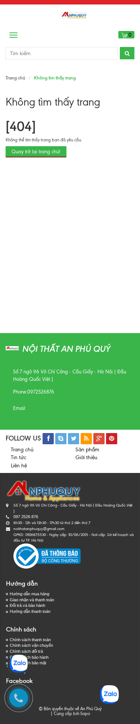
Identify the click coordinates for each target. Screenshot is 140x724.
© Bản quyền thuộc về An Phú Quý (70, 708)
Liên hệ (19, 466)
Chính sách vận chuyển (31, 645)
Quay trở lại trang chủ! (36, 151)
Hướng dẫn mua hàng (29, 594)
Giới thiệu (86, 457)
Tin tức (19, 457)
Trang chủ (22, 449)
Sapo (85, 713)
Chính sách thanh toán (30, 639)
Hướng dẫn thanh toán (30, 611)
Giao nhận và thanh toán (32, 600)
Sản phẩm (87, 449)
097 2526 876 (25, 516)
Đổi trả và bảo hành (27, 605)
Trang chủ (15, 78)
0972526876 (40, 392)
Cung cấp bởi (65, 713)
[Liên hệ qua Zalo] (18, 663)
